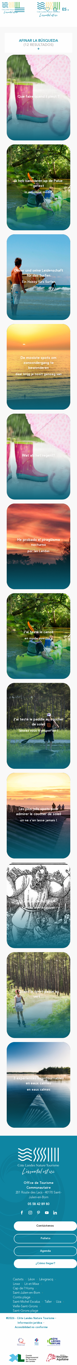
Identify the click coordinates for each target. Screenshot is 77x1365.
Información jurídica (30, 1323)
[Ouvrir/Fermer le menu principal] (25, 9)
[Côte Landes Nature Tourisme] (48, 9)
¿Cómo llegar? (45, 1263)
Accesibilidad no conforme (31, 1327)
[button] (64, 9)
